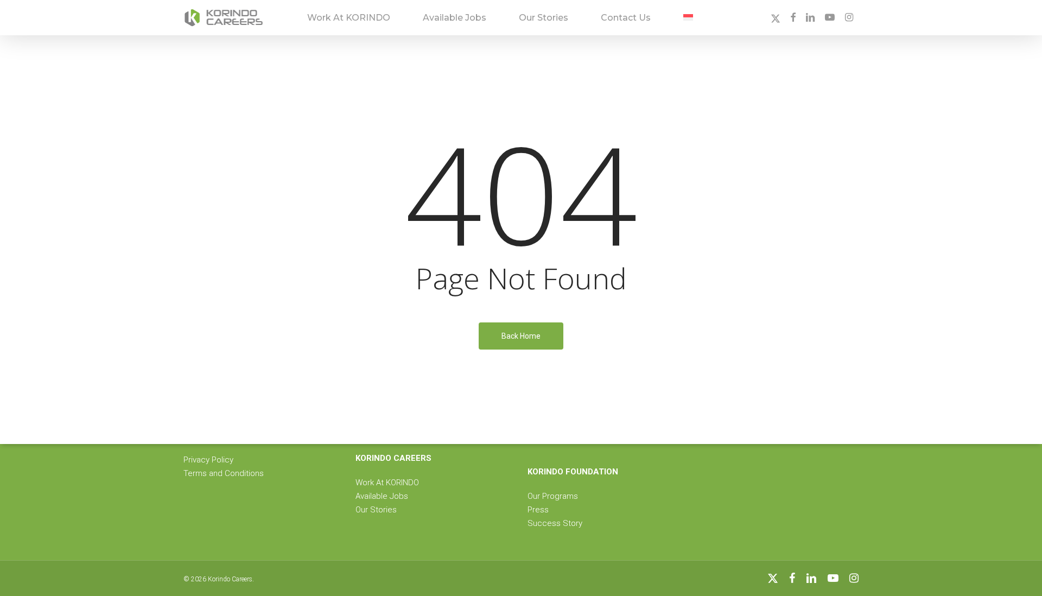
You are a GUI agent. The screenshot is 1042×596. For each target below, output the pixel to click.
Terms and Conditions (223, 473)
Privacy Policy (208, 460)
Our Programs (553, 496)
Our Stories (376, 510)
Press (538, 510)
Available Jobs (381, 496)
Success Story (555, 523)
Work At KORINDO (387, 482)
